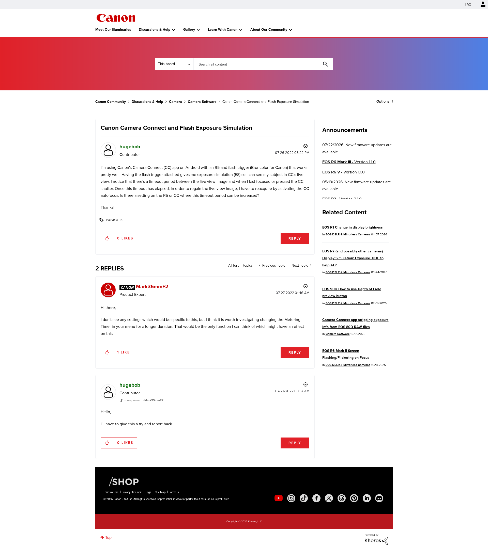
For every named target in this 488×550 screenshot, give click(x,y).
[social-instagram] (291, 498)
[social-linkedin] (367, 498)
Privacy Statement (132, 492)
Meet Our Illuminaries (113, 29)
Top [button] (108, 537)
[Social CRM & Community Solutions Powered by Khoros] (376, 539)
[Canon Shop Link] (121, 481)
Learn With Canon (222, 29)
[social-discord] (379, 498)
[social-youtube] (278, 498)
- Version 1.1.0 (349, 162)
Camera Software (202, 101)
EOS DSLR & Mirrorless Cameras (348, 234)
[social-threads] (342, 498)
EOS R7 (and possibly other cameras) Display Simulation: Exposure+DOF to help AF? (353, 258)
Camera (175, 101)
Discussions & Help (154, 29)
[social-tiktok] (304, 498)
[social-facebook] (316, 498)
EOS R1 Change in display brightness (352, 227)
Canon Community (116, 17)
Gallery (189, 29)
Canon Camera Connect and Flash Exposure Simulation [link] (265, 101)
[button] (107, 238)
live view (112, 220)
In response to (143, 400)
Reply (294, 238)
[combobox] (263, 64)
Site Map (160, 492)
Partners (174, 492)
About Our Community (268, 29)
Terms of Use (110, 492)
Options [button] (382, 101)
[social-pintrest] (354, 498)
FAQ (468, 4)
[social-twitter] (329, 498)
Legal (149, 492)
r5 (121, 220)
